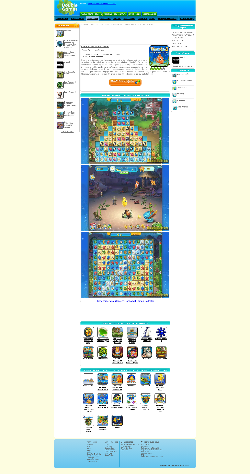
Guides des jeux (126, 446)
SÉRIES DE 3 (116, 25)
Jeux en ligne (134, 14)
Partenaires (145, 444)
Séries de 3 (117, 19)
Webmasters (145, 446)
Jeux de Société (110, 451)
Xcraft (89, 446)
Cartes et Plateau (77, 19)
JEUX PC (94, 25)
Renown (90, 444)
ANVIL (89, 448)
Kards (89, 450)
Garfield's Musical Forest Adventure (102, 4)
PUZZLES (105, 25)
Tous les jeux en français (183, 66)
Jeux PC (98, 14)
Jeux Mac (108, 14)
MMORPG (109, 453)
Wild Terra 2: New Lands (93, 460)
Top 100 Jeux (67, 131)
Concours (124, 450)
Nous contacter (146, 453)
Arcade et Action (62, 19)
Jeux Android (182, 107)
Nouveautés (92, 442)
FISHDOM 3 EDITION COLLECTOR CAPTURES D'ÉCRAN (125, 96)
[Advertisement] (125, 35)
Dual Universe (92, 461)
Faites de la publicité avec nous (152, 457)
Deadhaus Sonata (93, 456)
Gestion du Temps (187, 19)
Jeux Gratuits (120, 14)
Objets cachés (149, 14)
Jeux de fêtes (105, 19)
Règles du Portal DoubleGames (152, 450)
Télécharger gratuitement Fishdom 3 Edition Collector (125, 301)
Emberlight (90, 458)
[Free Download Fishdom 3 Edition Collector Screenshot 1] (125, 131)
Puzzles (152, 19)
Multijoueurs (87, 14)
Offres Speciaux (126, 448)
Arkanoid (181, 100)
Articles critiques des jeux (130, 444)
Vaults (89, 452)
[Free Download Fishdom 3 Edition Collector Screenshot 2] (125, 198)
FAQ (142, 455)
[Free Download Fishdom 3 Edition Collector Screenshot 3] (125, 265)
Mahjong (180, 94)
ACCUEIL (84, 25)
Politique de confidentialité (150, 448)
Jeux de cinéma (129, 19)
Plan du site (145, 451)
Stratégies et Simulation (167, 19)
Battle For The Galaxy (94, 454)
